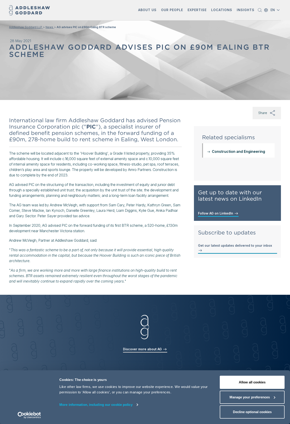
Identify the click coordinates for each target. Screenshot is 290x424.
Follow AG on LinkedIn (216, 213)
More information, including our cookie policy (96, 405)
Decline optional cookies (252, 412)
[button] (147, 10)
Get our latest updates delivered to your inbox (235, 245)
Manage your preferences (250, 397)
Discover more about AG (143, 349)
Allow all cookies (252, 382)
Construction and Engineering (238, 151)
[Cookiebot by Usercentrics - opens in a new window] (29, 415)
